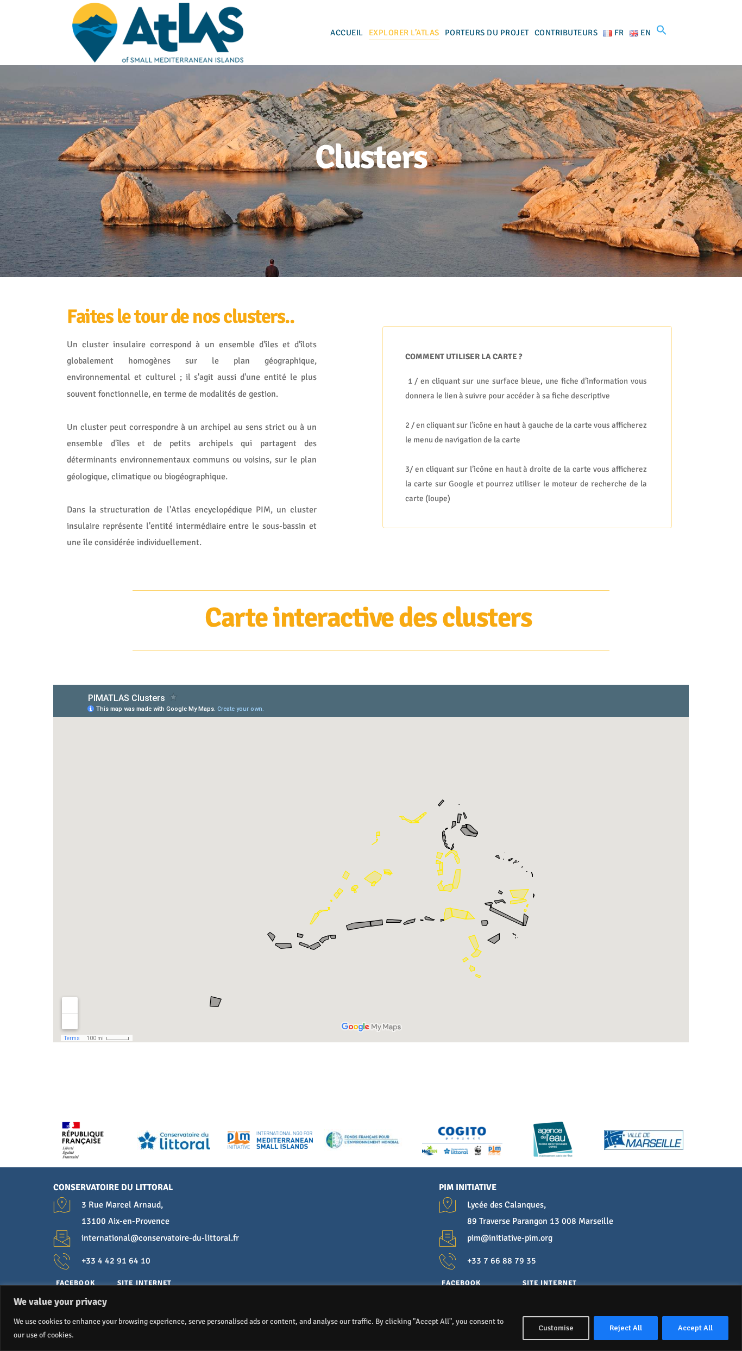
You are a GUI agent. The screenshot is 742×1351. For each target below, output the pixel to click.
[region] (371, 1318)
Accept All (695, 1328)
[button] (661, 32)
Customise (556, 1328)
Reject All (625, 1328)
